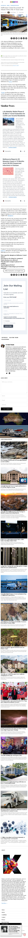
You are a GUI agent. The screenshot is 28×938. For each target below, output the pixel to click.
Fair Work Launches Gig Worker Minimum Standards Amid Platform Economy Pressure (14, 810)
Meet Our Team (5, 922)
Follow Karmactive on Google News (14, 270)
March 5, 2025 (16, 65)
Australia (3, 5)
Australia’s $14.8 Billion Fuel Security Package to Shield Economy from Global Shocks (13, 512)
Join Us (3, 912)
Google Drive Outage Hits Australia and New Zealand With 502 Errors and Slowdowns (14, 567)
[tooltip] (11, 38)
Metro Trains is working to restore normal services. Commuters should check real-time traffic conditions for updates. (12, 267)
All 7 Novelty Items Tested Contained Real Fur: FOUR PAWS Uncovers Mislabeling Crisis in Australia (14, 929)
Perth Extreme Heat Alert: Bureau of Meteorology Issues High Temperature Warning (13, 729)
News (8, 5)
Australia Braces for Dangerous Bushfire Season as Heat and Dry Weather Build (13, 622)
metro (10, 81)
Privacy (3, 919)
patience (3, 250)
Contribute (4, 914)
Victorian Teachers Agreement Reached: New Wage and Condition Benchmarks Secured (14, 701)
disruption (10, 215)
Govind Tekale (13, 12)
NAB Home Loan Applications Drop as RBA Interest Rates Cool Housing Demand (13, 782)
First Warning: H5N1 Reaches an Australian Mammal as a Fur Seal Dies (13, 461)
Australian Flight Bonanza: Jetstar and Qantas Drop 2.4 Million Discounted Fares (13, 594)
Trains (3, 92)
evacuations (5, 339)
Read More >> (4, 903)
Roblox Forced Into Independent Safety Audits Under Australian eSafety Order (12, 540)
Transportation (14, 5)
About (3, 910)
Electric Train (13, 337)
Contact (3, 917)
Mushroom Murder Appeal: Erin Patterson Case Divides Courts (12, 648)
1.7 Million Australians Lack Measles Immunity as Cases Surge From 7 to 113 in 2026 (13, 838)
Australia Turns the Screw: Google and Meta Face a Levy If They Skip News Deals (13, 486)
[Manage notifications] (24, 935)
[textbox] (14, 889)
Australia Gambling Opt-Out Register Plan (11, 755)
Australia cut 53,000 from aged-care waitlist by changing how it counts (12, 675)
